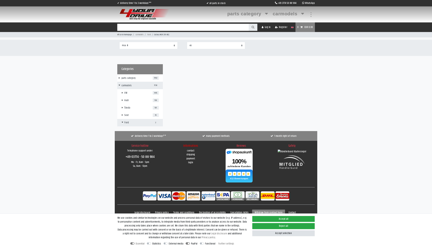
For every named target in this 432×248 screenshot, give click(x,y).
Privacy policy (162, 212)
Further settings (226, 244)
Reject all (283, 226)
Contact (292, 212)
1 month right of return (285, 136)
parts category (245, 13)
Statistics (156, 244)
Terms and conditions (184, 212)
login (190, 162)
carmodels (286, 13)
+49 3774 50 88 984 (287, 3)
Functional (210, 244)
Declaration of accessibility (212, 212)
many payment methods (218, 136)
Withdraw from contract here (269, 212)
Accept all (283, 219)
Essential (140, 244)
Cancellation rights (239, 212)
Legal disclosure (142, 212)
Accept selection (283, 233)
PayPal (194, 244)
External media (176, 244)
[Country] (292, 27)
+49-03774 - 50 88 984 (140, 157)
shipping (190, 155)
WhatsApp (310, 3)
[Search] (253, 27)
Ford (149, 34)
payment (190, 159)
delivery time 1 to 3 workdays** (150, 136)
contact (190, 151)
